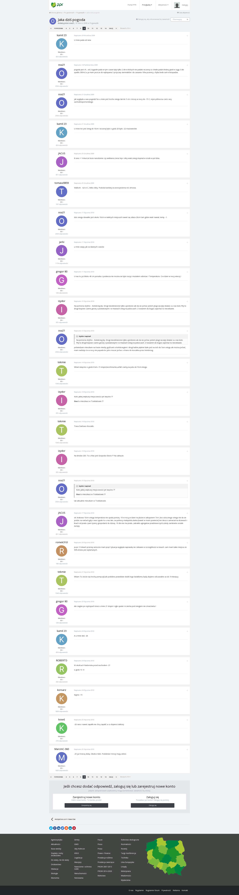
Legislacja (78, 858)
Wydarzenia (125, 880)
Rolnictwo (102, 876)
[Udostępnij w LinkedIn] (70, 828)
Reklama (176, 890)
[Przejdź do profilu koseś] (61, 728)
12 (97, 28)
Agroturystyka (56, 840)
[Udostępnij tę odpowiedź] (187, 36)
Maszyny (77, 862)
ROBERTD (61, 660)
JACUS (61, 153)
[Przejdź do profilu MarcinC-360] (61, 757)
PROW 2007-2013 (105, 867)
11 (92, 28)
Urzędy (124, 867)
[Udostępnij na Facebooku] (55, 828)
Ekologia (54, 873)
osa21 (71, 23)
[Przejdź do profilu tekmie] (61, 370)
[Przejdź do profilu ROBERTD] (61, 669)
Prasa (100, 849)
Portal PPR (132, 5)
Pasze (100, 840)
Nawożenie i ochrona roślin (82, 868)
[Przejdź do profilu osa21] (52, 21)
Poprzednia (58, 28)
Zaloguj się (152, 805)
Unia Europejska (127, 862)
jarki (61, 242)
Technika (124, 858)
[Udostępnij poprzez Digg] (58, 828)
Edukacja (54, 869)
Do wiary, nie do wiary (60, 860)
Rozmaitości (126, 844)
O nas (131, 890)
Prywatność (166, 890)
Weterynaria (126, 871)
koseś (61, 719)
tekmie (62, 362)
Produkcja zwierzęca (106, 862)
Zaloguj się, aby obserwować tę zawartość (154, 19)
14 (105, 28)
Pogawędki (94, 23)
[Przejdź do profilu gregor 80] (61, 280)
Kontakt (185, 890)
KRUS (76, 853)
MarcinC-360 (61, 749)
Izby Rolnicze (79, 849)
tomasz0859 (62, 183)
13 (101, 28)
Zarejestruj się (86, 805)
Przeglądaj (146, 5)
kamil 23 (61, 35)
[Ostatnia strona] (116, 28)
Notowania (78, 878)
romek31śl (62, 542)
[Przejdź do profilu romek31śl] (61, 551)
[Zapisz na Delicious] (62, 828)
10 (88, 28)
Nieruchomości (80, 873)
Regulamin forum (153, 890)
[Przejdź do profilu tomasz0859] (61, 191)
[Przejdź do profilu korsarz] (61, 698)
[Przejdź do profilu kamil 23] (61, 43)
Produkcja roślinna (105, 858)
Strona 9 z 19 (124, 28)
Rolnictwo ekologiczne (130, 840)
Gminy (76, 840)
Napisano (84, 35)
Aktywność (162, 5)
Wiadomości (126, 876)
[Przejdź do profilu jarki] (61, 250)
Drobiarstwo (56, 864)
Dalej (111, 28)
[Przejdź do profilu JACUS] (61, 162)
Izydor (61, 301)
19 (187, 19)
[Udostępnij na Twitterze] (51, 828)
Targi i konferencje (128, 853)
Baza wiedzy (56, 849)
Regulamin (139, 890)
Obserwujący (177, 19)
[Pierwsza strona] (51, 28)
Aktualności (55, 844)
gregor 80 (61, 271)
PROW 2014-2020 (105, 871)
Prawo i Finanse (104, 853)
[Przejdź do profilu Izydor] (61, 309)
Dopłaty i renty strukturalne (57, 854)
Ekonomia (55, 878)
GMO (76, 844)
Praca (100, 844)
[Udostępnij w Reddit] (66, 828)
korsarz (61, 690)
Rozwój (124, 849)
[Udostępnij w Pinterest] (74, 828)
